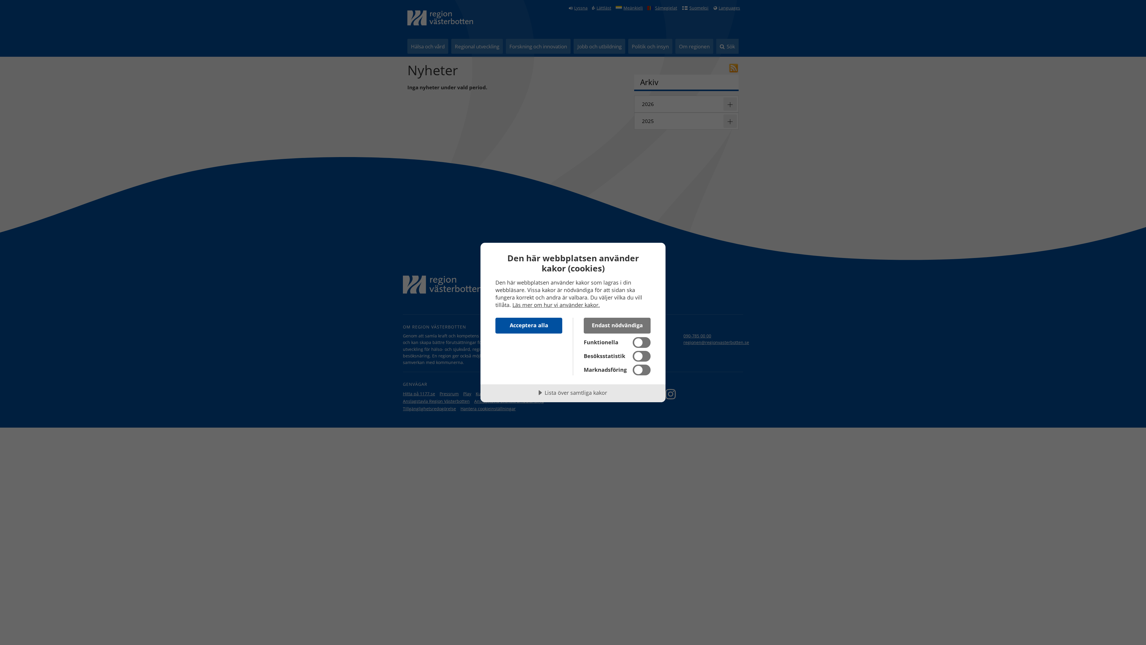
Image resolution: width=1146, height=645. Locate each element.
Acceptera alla (529, 325)
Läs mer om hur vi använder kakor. (556, 304)
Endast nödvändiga (617, 325)
